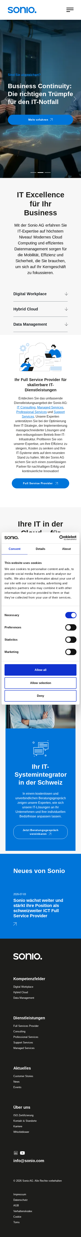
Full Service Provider (38, 483)
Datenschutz (20, 1199)
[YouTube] (22, 1153)
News (16, 1081)
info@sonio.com (28, 1161)
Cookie (17, 1216)
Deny (40, 695)
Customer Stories (23, 1076)
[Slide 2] (40, 172)
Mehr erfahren (38, 136)
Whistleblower (21, 1131)
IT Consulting (26, 407)
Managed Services (50, 407)
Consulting (19, 1031)
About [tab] (66, 548)
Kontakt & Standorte (25, 1120)
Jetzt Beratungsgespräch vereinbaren (41, 831)
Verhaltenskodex (22, 1211)
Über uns (21, 1107)
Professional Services (31, 412)
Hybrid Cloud (25, 309)
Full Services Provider (26, 1025)
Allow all (40, 669)
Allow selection (40, 683)
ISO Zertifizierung (23, 1115)
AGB (16, 1205)
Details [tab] (40, 548)
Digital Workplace (30, 294)
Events (17, 1087)
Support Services (23, 1042)
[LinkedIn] (15, 1153)
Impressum (19, 1194)
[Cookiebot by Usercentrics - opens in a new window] (59, 537)
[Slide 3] (48, 172)
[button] (6, 99)
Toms (16, 1222)
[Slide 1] (33, 172)
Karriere (17, 1126)
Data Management (30, 324)
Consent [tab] (14, 548)
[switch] (70, 627)
